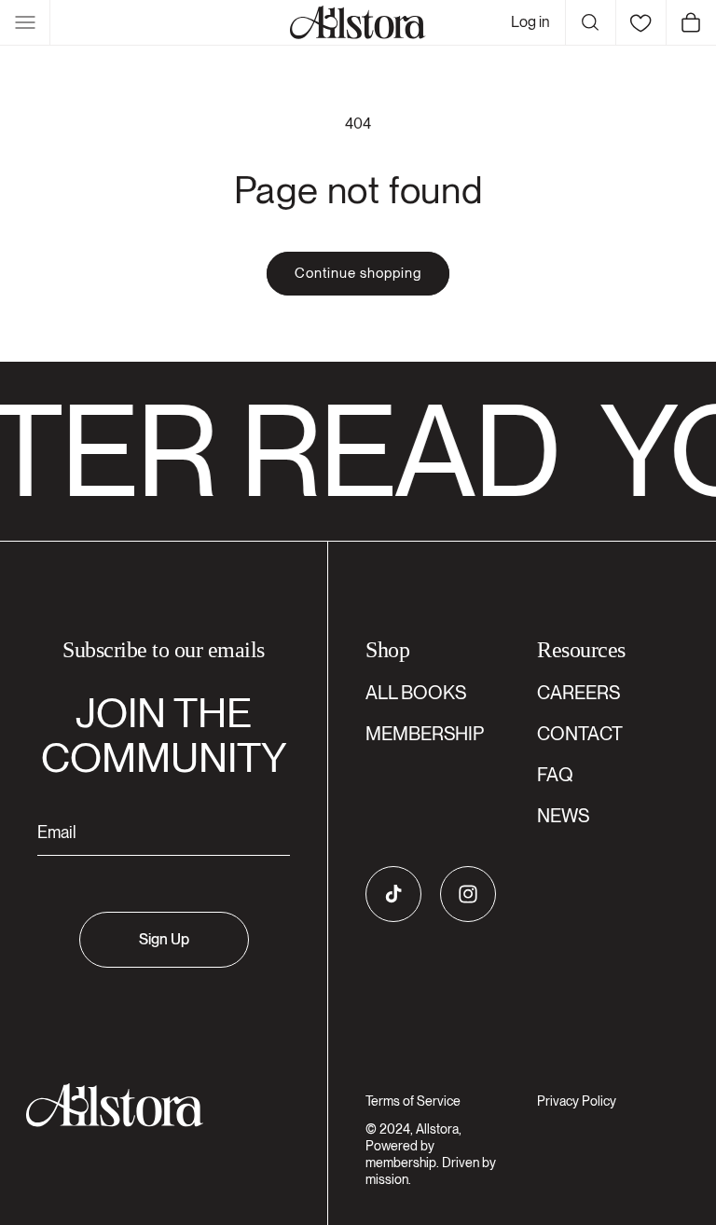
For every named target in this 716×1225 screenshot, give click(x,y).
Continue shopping (358, 273)
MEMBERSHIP (424, 734)
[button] (25, 22)
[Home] (358, 22)
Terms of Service (413, 1101)
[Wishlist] (640, 22)
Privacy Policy (576, 1101)
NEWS (563, 816)
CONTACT (580, 734)
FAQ (555, 775)
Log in (530, 22)
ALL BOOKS (415, 692)
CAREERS (578, 692)
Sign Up (164, 939)
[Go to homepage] (152, 1105)
